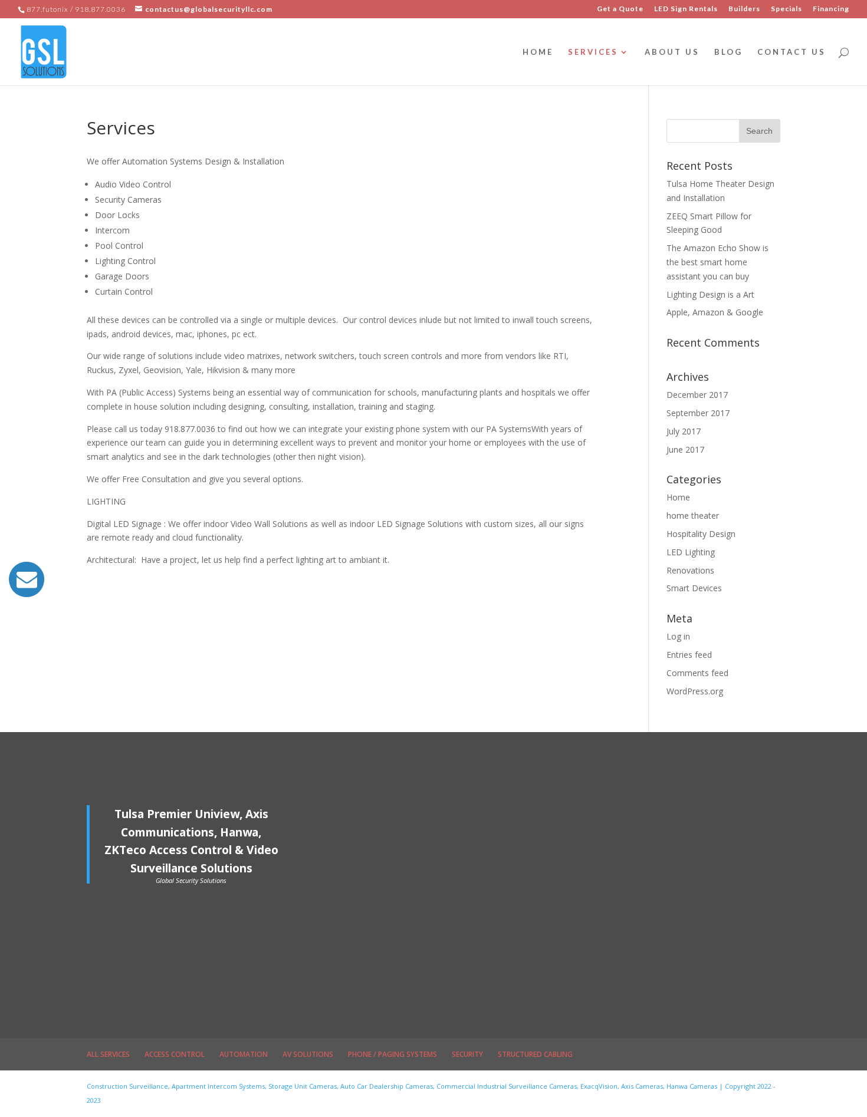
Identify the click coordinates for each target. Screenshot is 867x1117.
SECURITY (467, 1054)
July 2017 (683, 431)
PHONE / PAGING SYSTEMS (392, 1054)
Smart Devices (694, 588)
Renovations (690, 570)
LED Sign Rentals (686, 9)
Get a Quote (620, 9)
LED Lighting (690, 552)
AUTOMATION (243, 1054)
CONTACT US (791, 52)
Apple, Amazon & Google (714, 312)
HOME (538, 52)
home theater (692, 515)
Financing (831, 9)
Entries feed (689, 654)
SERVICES (593, 52)
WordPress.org (694, 691)
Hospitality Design (700, 533)
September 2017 (698, 413)
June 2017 (685, 449)
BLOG (728, 52)
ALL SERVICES (108, 1054)
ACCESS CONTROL (174, 1054)
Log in (678, 636)
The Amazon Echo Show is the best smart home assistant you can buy (717, 262)
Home (678, 497)
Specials (786, 9)
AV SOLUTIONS (308, 1054)
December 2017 (697, 394)
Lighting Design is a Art (710, 294)
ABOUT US (672, 52)
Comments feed (697, 672)
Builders (744, 9)
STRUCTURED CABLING (535, 1054)
